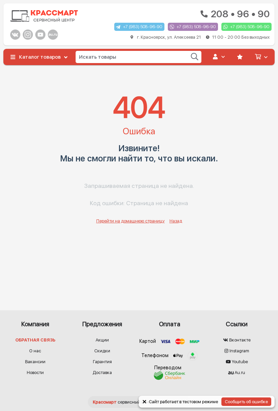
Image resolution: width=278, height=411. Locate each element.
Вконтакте (239, 339)
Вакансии (35, 361)
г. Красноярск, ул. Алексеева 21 (203, 37)
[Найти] (194, 56)
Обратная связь (35, 339)
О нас (35, 350)
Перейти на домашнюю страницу (130, 220)
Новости (35, 372)
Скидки (102, 350)
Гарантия (102, 361)
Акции (102, 339)
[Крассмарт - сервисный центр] (44, 15)
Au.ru (239, 372)
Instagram (239, 350)
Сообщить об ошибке (246, 401)
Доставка (102, 372)
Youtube (239, 361)
